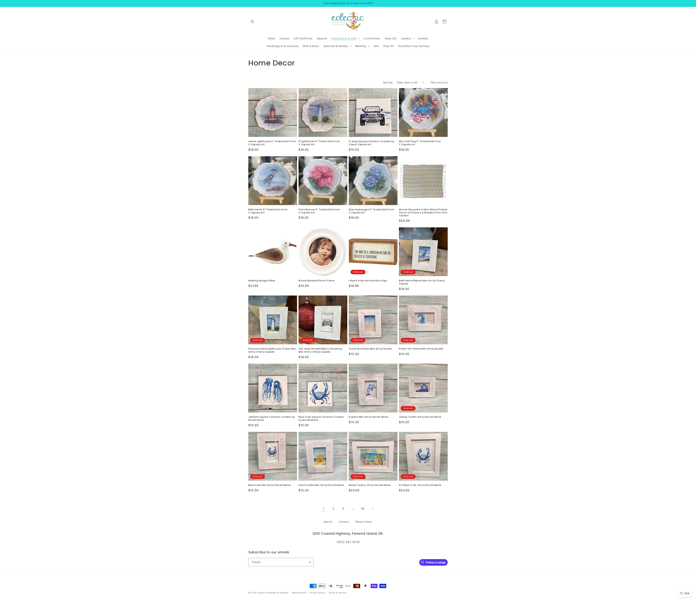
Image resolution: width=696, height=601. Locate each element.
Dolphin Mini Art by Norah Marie (368, 417)
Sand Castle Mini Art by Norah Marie (321, 485)
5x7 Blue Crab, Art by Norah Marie (420, 485)
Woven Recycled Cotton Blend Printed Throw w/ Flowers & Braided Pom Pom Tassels (423, 212)
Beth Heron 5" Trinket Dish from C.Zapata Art (268, 211)
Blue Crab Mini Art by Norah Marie (269, 485)
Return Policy (363, 521)
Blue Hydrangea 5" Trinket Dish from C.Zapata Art (371, 211)
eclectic (262, 592)
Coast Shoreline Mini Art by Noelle (370, 348)
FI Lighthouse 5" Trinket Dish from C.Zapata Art (319, 143)
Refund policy (299, 592)
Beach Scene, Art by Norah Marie (370, 485)
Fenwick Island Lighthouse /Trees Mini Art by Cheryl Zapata (272, 350)
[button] (252, 22)
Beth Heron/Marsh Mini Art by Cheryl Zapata (422, 282)
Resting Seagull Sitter (261, 280)
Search (328, 521)
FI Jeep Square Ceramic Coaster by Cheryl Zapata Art (371, 143)
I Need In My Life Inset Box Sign (368, 280)
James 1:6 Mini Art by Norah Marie (420, 417)
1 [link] (323, 508)
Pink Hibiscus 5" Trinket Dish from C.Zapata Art (319, 211)
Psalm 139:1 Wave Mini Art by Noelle (421, 348)
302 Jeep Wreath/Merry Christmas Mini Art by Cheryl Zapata (321, 350)
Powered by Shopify (277, 592)
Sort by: (388, 82)
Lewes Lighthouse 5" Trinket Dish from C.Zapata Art (272, 143)
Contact (344, 521)
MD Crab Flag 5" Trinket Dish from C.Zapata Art (420, 143)
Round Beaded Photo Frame (316, 280)
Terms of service (337, 592)
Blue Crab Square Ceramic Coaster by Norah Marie (321, 419)
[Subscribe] (309, 562)
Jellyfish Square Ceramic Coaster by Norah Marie (271, 419)
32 (362, 508)
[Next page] (372, 509)
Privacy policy (317, 592)
